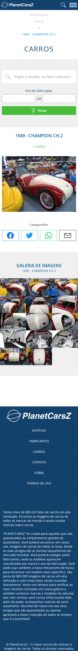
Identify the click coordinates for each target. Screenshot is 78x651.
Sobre (39, 473)
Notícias (39, 430)
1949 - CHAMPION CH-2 (39, 34)
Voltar (40, 146)
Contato (39, 462)
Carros (39, 21)
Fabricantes (39, 441)
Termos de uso (39, 483)
